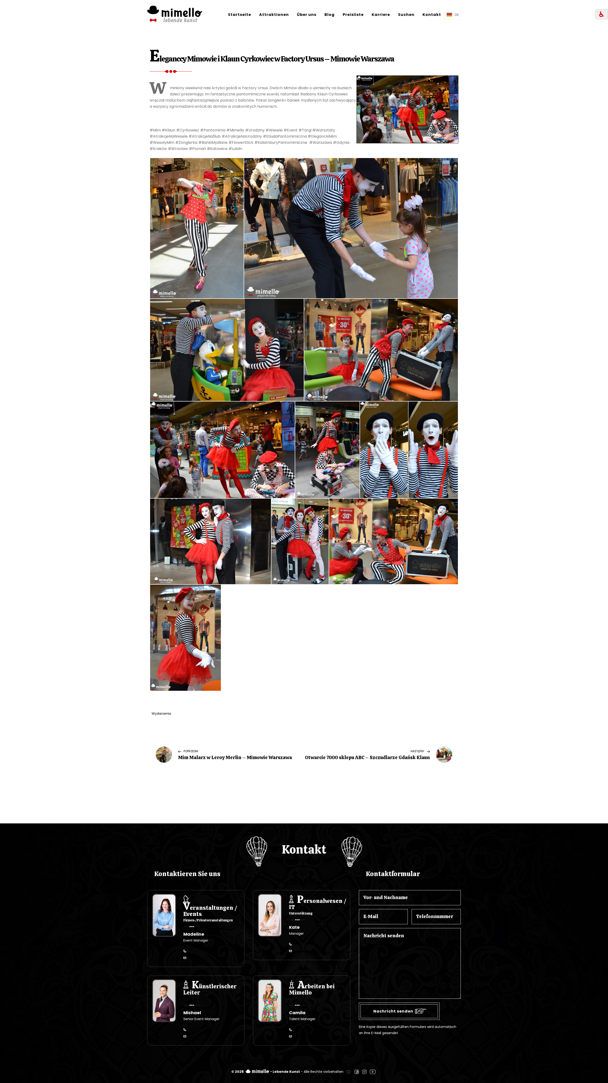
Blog (329, 14)
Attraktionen (274, 14)
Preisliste (353, 14)
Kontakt (432, 14)
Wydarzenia (161, 713)
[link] (348, 1071)
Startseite (239, 14)
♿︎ (601, 14)
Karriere (381, 14)
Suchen (406, 14)
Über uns (306, 14)
